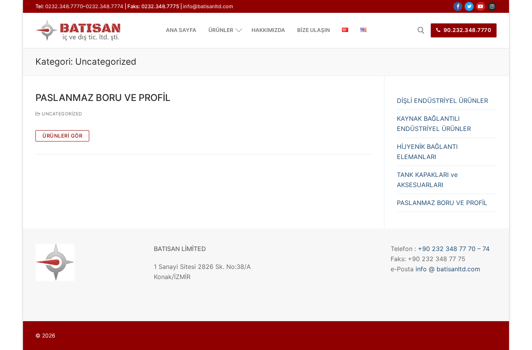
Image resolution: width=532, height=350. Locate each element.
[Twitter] (469, 6)
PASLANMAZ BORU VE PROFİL (103, 97)
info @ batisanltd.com (448, 269)
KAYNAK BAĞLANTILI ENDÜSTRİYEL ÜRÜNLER (434, 124)
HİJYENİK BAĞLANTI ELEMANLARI (427, 152)
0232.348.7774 (104, 6)
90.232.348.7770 (466, 30)
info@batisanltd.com (208, 6)
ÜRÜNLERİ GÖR (62, 136)
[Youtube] (480, 6)
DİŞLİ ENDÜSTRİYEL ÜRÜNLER (442, 100)
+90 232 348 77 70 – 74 (454, 249)
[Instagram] (492, 6)
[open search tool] (421, 30)
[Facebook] (457, 6)
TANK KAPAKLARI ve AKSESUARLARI (427, 180)
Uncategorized (61, 114)
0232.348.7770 (64, 6)
